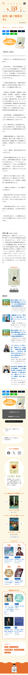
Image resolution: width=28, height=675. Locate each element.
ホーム (4, 11)
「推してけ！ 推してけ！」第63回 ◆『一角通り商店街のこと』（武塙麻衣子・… (8, 609)
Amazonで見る (14, 291)
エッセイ (17, 11)
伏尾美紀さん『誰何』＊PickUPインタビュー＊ (19, 560)
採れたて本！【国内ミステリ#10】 (12, 429)
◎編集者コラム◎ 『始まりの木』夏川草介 (11, 438)
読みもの (11, 11)
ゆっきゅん (7, 652)
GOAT (6, 647)
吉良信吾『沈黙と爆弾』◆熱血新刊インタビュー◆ (8, 631)
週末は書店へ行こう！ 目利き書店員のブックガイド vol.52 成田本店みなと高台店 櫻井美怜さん (19, 303)
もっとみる (13, 537)
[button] (6, 501)
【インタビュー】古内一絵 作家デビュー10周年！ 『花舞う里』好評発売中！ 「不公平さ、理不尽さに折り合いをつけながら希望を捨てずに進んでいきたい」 (18, 351)
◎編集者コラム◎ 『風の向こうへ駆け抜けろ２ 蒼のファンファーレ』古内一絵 (19, 318)
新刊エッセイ (6, 27)
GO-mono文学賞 (14, 647)
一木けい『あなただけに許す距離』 (8, 581)
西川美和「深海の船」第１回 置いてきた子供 (19, 631)
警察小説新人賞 (8, 649)
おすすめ (6, 604)
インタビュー (17, 557)
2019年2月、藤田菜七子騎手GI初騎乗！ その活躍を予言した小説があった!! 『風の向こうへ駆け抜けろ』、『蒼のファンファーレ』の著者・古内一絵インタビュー (19, 372)
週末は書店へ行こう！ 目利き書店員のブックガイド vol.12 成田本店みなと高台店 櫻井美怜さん (19, 333)
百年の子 (21, 27)
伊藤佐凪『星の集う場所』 (19, 606)
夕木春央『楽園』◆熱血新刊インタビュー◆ (19, 581)
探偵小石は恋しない (19, 649)
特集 (16, 627)
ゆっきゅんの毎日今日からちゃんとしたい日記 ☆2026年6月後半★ (8, 560)
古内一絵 (14, 27)
